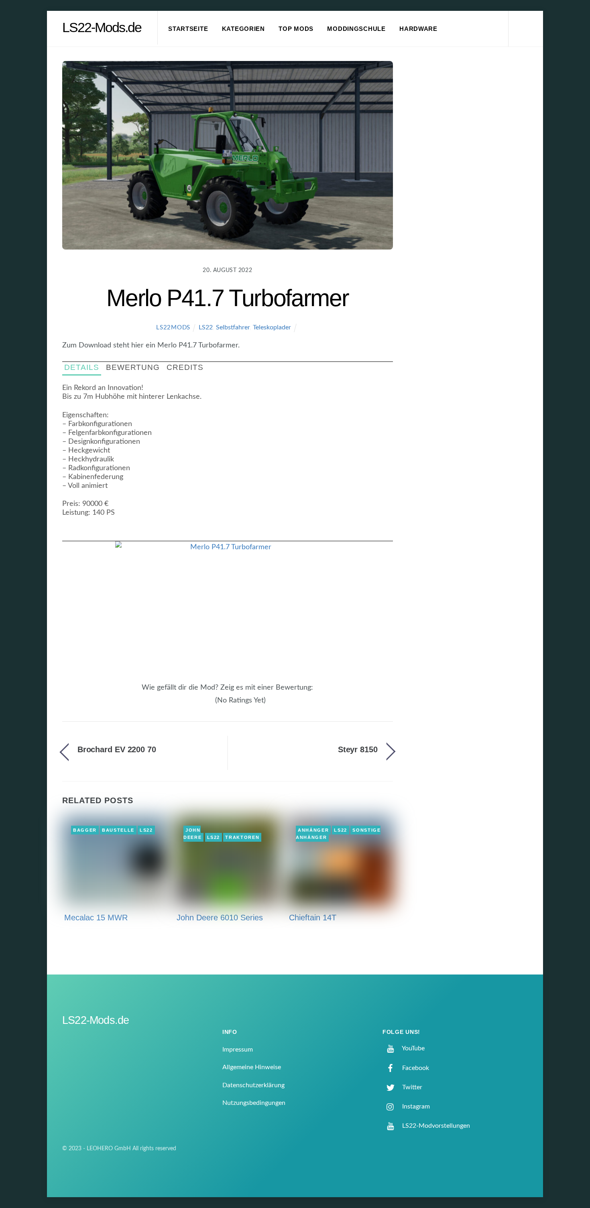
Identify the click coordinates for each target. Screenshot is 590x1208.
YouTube (413, 1048)
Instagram (415, 1106)
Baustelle (118, 830)
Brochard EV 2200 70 (116, 749)
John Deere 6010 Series (220, 917)
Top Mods (296, 29)
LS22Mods (173, 328)
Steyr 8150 (358, 749)
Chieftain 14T (312, 917)
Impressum (237, 1049)
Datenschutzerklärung (253, 1085)
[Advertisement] (472, 194)
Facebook (415, 1068)
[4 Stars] (205, 704)
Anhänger (313, 830)
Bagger (85, 830)
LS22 (206, 327)
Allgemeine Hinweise (251, 1067)
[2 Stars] (196, 704)
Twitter (411, 1087)
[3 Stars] (201, 704)
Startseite (188, 29)
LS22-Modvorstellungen (435, 1126)
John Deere (192, 834)
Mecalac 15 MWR (96, 917)
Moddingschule (356, 29)
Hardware (418, 29)
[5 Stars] (210, 704)
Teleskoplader (272, 327)
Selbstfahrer (233, 327)
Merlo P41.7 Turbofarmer (227, 298)
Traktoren (242, 837)
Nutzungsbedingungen (253, 1103)
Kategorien (243, 29)
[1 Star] (191, 704)
